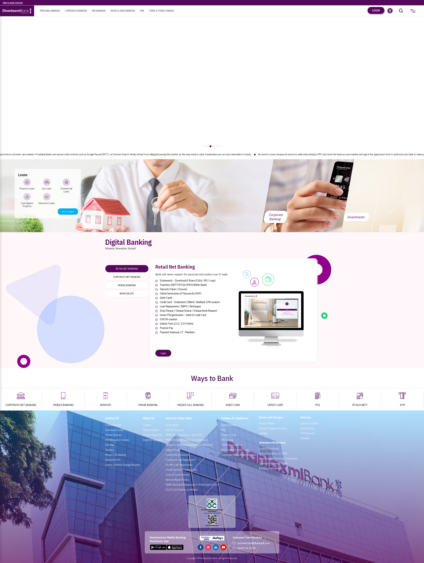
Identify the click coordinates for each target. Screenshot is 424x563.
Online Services (113, 435)
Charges (263, 433)
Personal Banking (50, 10)
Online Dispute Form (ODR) (273, 453)
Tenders (109, 449)
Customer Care (113, 425)
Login (163, 353)
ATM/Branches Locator (117, 440)
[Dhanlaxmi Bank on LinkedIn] (216, 547)
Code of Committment (178, 474)
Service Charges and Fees (272, 428)
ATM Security (307, 433)
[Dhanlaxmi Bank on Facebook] (200, 547)
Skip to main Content (13, 2)
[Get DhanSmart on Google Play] (158, 547)
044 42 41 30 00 (246, 548)
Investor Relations (152, 435)
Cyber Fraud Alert (309, 423)
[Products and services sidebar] (413, 11)
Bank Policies (228, 425)
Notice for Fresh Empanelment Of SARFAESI (189, 445)
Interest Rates (266, 423)
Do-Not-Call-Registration (179, 464)
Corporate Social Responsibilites (238, 454)
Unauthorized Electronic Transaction (278, 458)
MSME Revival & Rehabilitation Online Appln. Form (192, 484)
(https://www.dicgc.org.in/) (212, 513)
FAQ (223, 430)
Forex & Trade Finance (161, 10)
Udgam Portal (173, 449)
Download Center (114, 430)
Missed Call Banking (115, 454)
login (376, 10)
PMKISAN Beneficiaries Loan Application (187, 440)
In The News (172, 425)
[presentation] (5, 85)
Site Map (109, 445)
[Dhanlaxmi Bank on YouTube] (223, 547)
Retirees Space (151, 430)
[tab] (127, 268)
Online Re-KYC (113, 459)
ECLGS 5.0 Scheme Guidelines (182, 489)
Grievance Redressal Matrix (273, 463)
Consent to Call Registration (180, 459)
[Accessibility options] (390, 11)
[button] (204, 146)
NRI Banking (99, 10)
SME (142, 10)
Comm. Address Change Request (122, 464)
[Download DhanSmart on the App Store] (175, 547)
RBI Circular (227, 440)
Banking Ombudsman (270, 468)
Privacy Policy (228, 435)
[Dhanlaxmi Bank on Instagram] (208, 547)
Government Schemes (177, 454)
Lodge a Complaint (269, 448)
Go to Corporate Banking (320, 218)
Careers (147, 425)
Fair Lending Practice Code (235, 449)
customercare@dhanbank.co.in (253, 543)
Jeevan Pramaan (175, 430)
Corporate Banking (76, 10)
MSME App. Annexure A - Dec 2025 (184, 435)
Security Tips (307, 428)
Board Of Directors (152, 440)
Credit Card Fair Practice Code (181, 469)
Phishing (304, 438)
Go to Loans (68, 211)
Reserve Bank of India (177, 479)
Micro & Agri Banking (123, 10)
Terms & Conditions (231, 445)
